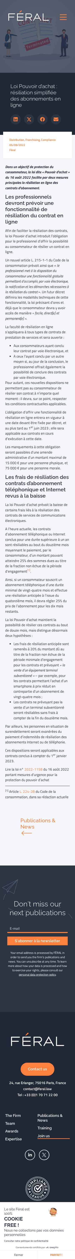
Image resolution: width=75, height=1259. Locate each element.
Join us (44, 1136)
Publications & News (50, 1118)
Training (45, 1128)
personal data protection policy (37, 974)
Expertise (13, 1139)
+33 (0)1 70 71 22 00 (41, 1095)
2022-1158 (33, 769)
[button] (15, 119)
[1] (28, 570)
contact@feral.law (37, 1089)
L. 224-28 (27, 791)
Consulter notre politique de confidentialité (26, 1241)
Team (10, 1123)
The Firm (13, 1115)
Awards (11, 1131)
